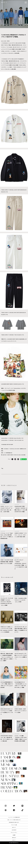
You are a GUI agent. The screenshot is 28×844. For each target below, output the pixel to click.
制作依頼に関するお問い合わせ (14, 822)
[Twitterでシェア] (15, 459)
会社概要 (14, 835)
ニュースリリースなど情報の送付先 (14, 817)
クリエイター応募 (14, 824)
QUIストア (14, 840)
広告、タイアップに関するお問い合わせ (14, 819)
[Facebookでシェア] (12, 459)
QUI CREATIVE (14, 829)
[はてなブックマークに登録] (18, 459)
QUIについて (14, 827)
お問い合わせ (14, 837)
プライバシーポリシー (14, 832)
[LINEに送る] (23, 459)
